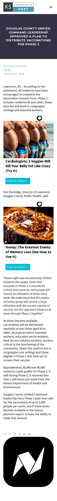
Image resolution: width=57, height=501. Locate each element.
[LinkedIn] (24, 434)
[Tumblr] (19, 434)
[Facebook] (5, 434)
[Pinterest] (15, 434)
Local (6, 70)
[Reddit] (29, 434)
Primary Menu (51, 7)
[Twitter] (10, 434)
